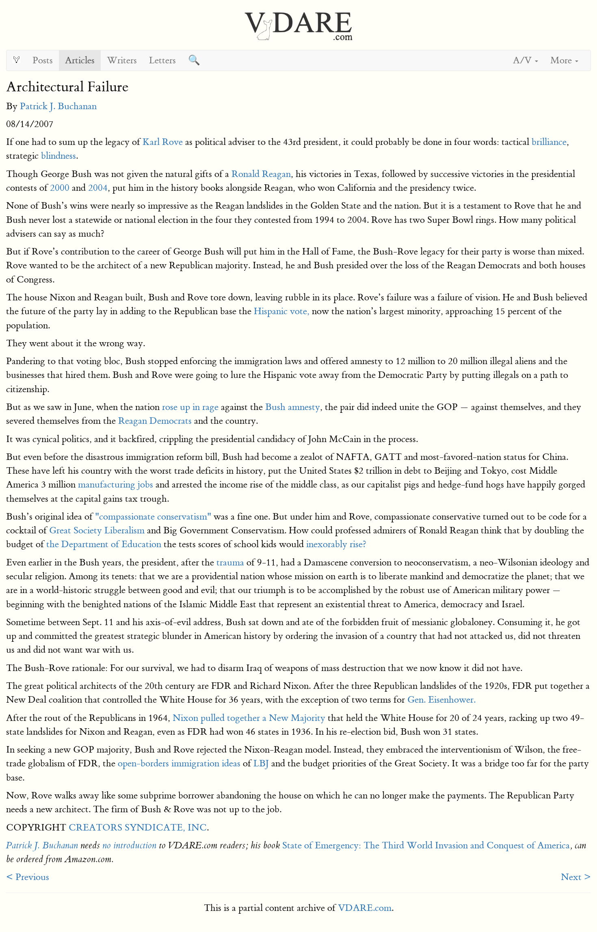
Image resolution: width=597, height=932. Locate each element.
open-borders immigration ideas (179, 763)
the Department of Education (103, 544)
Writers (122, 60)
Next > (576, 877)
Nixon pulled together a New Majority (249, 718)
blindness (58, 156)
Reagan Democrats (155, 421)
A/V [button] (523, 60)
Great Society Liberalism (97, 530)
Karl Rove (163, 142)
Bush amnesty (292, 407)
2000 (59, 188)
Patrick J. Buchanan (58, 106)
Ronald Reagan (261, 174)
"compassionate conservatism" (153, 516)
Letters (162, 60)
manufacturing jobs (115, 484)
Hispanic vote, (281, 311)
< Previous (27, 877)
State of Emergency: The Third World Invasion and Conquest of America (426, 845)
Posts (42, 60)
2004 (98, 188)
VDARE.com (365, 908)
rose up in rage (190, 407)
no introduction (129, 845)
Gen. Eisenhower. (441, 699)
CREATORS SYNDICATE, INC (138, 827)
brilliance (549, 142)
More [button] (562, 60)
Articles (80, 60)
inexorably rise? (336, 544)
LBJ (261, 763)
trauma (230, 562)
